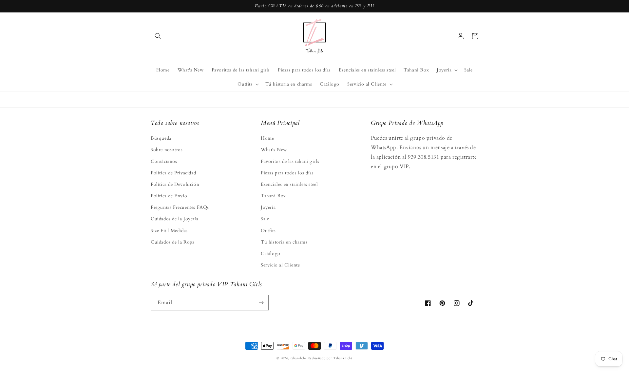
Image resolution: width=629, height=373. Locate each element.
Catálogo (270, 253)
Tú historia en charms (284, 242)
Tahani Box (273, 196)
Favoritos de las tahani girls (290, 161)
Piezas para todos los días (287, 173)
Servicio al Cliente (280, 265)
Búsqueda (161, 138)
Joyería (268, 207)
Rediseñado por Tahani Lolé (330, 358)
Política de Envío (169, 196)
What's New (274, 150)
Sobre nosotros (166, 150)
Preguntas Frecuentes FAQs (180, 207)
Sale (265, 219)
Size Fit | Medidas (169, 230)
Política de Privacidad (173, 173)
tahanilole (298, 358)
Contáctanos (164, 161)
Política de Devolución (175, 184)
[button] (158, 36)
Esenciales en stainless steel (289, 184)
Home (267, 138)
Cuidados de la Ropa (172, 242)
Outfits (268, 230)
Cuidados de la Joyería (174, 219)
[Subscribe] (261, 302)
